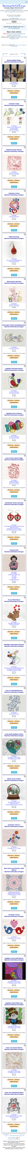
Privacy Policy (15, 1139)
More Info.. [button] (14, 97)
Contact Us (10, 1139)
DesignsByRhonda (15, 130)
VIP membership (14, 28)
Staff (19, 1139)
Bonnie (14, 218)
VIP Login (10, 16)
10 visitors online (14, 18)
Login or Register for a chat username (14, 11)
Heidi (15, 394)
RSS (19, 1137)
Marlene (14, 84)
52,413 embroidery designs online (14, 9)
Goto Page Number (14, 1135)
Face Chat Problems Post (18, 37)
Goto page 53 (6, 1135)
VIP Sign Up (17, 16)
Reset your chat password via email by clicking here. (16, 34)
